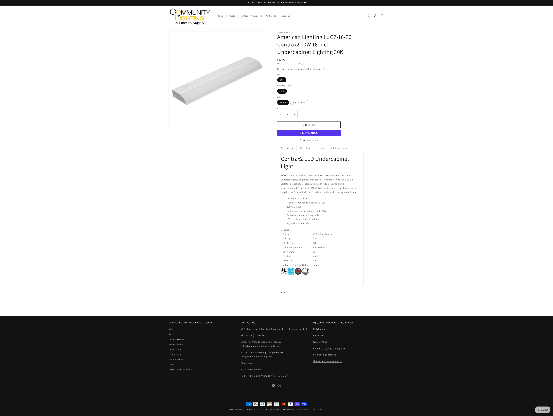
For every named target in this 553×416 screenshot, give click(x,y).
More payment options (309, 140)
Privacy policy (288, 409)
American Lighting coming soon (329, 348)
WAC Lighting (320, 341)
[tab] (287, 148)
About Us (172, 364)
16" (281, 80)
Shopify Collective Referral (180, 369)
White (283, 102)
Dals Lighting (320, 328)
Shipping (281, 64)
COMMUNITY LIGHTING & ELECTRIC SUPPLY (251, 409)
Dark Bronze (299, 102)
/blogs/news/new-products (327, 361)
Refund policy (275, 409)
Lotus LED (318, 335)
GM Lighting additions (324, 354)
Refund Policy (174, 349)
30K (282, 91)
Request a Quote (176, 339)
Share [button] (282, 292)
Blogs (171, 334)
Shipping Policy (175, 344)
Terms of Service (176, 359)
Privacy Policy (174, 354)
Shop (170, 329)
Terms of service (303, 409)
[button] (232, 16)
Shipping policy (318, 409)
